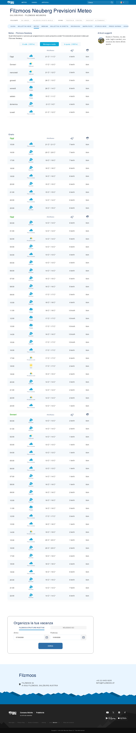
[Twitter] (113, 712)
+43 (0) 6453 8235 (104, 680)
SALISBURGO (16, 15)
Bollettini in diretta (59, 26)
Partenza (54, 632)
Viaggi (34, 2)
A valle (28, 44)
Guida (13, 26)
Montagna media (49, 44)
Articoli (45, 2)
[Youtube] (107, 712)
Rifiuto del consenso (68, 722)
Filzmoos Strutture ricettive (31, 628)
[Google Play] (110, 718)
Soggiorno (128, 26)
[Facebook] (125, 712)
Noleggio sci (68, 628)
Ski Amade (25, 20)
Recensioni (75, 26)
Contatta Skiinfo (26, 712)
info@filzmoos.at (105, 683)
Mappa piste (88, 26)
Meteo (24, 2)
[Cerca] (111, 2)
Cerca (50, 646)
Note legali (11, 722)
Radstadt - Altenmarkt (95, 20)
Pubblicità (40, 712)
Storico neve (100, 26)
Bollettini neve (24, 26)
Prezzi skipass (115, 26)
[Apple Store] (122, 718)
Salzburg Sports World (43, 20)
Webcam (45, 26)
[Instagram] (119, 712)
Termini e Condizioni (33, 722)
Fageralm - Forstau (74, 20)
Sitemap (44, 722)
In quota (71, 44)
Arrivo (16, 632)
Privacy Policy (21, 722)
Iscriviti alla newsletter (26, 715)
